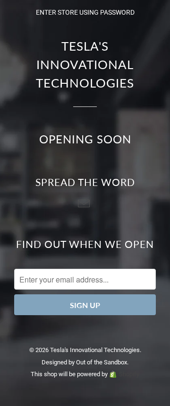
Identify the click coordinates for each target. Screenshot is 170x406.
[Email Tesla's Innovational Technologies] (85, 204)
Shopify (129, 374)
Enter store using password (85, 12)
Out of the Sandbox (101, 362)
